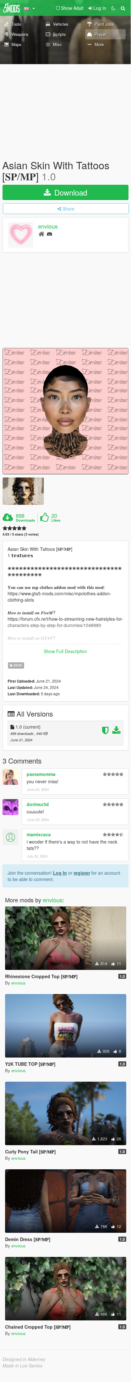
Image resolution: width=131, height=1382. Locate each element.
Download (69, 192)
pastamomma (41, 774)
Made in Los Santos (23, 1365)
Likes (55, 520)
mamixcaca (39, 834)
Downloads (25, 520)
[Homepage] (41, 233)
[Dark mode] (113, 8)
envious (48, 226)
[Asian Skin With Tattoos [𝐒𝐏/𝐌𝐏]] (65, 411)
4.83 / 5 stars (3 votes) (21, 534)
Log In (60, 873)
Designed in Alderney (24, 1359)
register (82, 873)
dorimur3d (38, 804)
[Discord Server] (49, 233)
